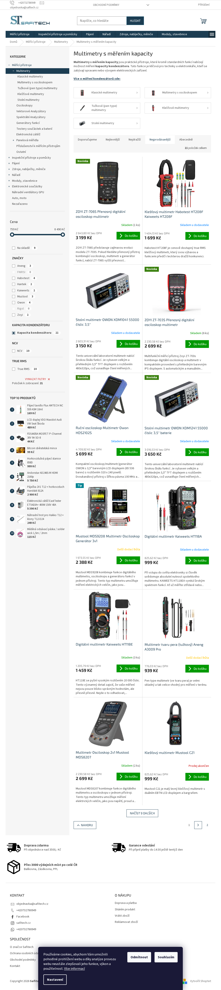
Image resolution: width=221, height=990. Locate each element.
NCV (23, 351)
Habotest (26, 278)
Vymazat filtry (35, 379)
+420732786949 (26, 910)
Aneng (24, 266)
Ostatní (21, 152)
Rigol (23, 308)
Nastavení (55, 979)
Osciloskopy (24, 105)
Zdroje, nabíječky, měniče (29, 169)
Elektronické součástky (27, 186)
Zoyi (22, 315)
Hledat (135, 20)
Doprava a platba (126, 903)
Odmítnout (139, 957)
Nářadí (16, 175)
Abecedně (186, 139)
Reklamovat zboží (126, 922)
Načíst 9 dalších (142, 813)
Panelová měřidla (27, 140)
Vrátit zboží (122, 916)
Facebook (22, 916)
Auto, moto (19, 198)
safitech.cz (23, 923)
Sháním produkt (125, 910)
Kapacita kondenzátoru (37, 333)
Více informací (74, 968)
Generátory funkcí (28, 123)
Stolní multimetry (28, 100)
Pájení (16, 163)
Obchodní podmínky (106, 5)
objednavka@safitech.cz (32, 904)
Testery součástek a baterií (34, 129)
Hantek (24, 284)
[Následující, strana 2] (198, 825)
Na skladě (26, 248)
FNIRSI (24, 272)
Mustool (25, 296)
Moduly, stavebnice (24, 181)
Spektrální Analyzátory (31, 117)
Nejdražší (135, 139)
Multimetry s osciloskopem (34, 82)
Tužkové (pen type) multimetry (37, 88)
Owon (23, 302)
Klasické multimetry (30, 76)
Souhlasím (166, 957)
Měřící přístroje (22, 65)
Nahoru (87, 825)
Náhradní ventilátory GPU (28, 192)
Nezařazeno (20, 204)
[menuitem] (20, 34)
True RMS (27, 369)
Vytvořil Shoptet (200, 981)
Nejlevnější (113, 139)
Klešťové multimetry (30, 94)
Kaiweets (26, 290)
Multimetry (23, 71)
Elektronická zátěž (28, 134)
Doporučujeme (87, 139)
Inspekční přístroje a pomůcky (31, 158)
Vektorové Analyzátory (31, 111)
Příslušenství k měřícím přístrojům (38, 146)
